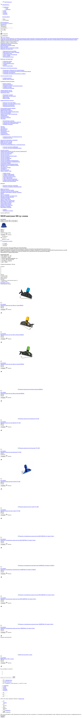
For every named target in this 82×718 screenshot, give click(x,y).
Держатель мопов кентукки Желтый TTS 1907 (11, 422)
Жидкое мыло (4, 129)
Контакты (5, 690)
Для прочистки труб (5, 131)
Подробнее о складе (5, 282)
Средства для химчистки (6, 158)
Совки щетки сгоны (7, 53)
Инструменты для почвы (6, 207)
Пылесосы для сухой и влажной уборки (11, 103)
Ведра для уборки (4, 46)
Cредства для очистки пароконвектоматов (12, 148)
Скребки (5, 64)
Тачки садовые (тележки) (6, 202)
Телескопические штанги (8, 63)
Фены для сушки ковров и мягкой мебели (10, 111)
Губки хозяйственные (7, 177)
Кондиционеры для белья (8, 120)
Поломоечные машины (6, 109)
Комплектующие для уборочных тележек (10, 47)
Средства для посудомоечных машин (9, 156)
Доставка (5, 689)
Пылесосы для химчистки (8, 105)
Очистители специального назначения (9, 140)
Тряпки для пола (6, 173)
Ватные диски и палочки (8, 79)
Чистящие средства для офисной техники (10, 165)
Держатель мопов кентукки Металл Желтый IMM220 (12, 334)
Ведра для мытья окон (8, 65)
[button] (1, 32)
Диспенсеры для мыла (8, 94)
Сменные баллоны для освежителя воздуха (12, 136)
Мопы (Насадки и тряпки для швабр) (11, 52)
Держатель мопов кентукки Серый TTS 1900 (10, 510)
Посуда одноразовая (5, 194)
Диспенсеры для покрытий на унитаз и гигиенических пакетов (17, 71)
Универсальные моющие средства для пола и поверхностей (14, 151)
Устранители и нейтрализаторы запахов (9, 164)
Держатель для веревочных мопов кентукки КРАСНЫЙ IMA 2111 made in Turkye (18, 598)
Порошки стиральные (8, 124)
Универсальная (4, 115)
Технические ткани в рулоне (9, 176)
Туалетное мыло (4, 133)
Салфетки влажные (7, 78)
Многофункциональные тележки (8, 45)
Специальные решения (6, 162)
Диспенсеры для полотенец (9, 72)
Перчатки (3, 183)
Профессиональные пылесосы (7, 100)
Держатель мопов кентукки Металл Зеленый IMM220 (12, 364)
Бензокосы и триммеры (6, 206)
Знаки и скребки (6, 55)
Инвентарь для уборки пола (7, 48)
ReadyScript (21, 698)
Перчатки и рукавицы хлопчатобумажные (12, 186)
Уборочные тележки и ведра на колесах (9, 43)
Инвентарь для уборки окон (7, 59)
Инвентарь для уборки (8, 210)
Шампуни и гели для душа (6, 141)
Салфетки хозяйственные (8, 174)
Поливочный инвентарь (6, 203)
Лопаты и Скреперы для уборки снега (9, 195)
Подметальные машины (6, 112)
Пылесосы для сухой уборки (9, 102)
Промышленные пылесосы (9, 106)
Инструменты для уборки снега (7, 201)
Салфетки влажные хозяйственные (10, 180)
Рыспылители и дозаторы (6, 143)
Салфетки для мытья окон (8, 175)
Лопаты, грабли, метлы (6, 199)
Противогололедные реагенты (7, 197)
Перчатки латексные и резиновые (10, 185)
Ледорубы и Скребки (5, 198)
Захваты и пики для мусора (6, 205)
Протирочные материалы (8, 88)
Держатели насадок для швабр (9, 51)
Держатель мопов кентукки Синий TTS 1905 (10, 481)
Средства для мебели (5, 157)
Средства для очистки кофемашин (10, 146)
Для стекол (3, 127)
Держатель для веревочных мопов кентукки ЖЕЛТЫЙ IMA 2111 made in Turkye (18, 540)
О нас (7, 8)
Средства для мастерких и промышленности (10, 161)
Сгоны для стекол (7, 62)
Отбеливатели (4, 132)
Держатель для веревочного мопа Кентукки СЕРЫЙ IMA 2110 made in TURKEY (18, 569)
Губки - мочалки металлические (10, 178)
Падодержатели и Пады (8, 56)
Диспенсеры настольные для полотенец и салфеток (14, 73)
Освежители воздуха (5, 134)
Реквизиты (8, 9)
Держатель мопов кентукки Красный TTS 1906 (11, 452)
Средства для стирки (5, 159)
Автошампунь (4, 168)
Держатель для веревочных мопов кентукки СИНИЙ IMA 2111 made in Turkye (18, 628)
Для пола (2, 126)
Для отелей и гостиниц (6, 167)
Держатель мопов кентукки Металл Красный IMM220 (12, 393)
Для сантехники (4, 128)
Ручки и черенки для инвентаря (10, 54)
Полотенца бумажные (8, 84)
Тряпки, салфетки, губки (6, 171)
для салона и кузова (5, 169)
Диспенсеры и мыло (5, 92)
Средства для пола (5, 150)
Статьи (4, 686)
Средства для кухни (5, 154)
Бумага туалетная (7, 83)
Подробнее (3, 715)
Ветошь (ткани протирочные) (9, 181)
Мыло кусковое (6, 98)
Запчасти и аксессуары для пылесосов (9, 114)
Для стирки (3, 118)
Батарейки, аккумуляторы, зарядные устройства (11, 192)
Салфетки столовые (7, 87)
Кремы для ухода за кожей (6, 142)
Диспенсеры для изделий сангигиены (9, 68)
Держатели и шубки (7, 61)
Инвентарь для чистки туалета (7, 190)
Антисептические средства (6, 91)
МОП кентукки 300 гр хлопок (7, 658)
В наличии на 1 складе (7, 241)
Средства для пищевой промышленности (10, 160)
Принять (2, 716)
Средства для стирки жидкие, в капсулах (12, 122)
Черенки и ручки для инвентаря (7, 200)
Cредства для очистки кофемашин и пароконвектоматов (13, 144)
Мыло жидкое (6, 97)
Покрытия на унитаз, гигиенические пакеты (13, 85)
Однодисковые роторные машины (8, 108)
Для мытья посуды (5, 116)
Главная (5, 209)
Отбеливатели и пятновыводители (10, 123)
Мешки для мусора (5, 188)
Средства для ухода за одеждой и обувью (9, 191)
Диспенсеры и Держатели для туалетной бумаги (13, 70)
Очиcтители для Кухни (6, 117)
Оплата (4, 687)
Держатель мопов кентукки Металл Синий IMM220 (12, 305)
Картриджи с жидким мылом (9, 96)
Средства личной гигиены (6, 75)
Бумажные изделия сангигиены (7, 81)
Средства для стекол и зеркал (7, 152)
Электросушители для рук (6, 90)
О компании (5, 685)
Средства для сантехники (6, 153)
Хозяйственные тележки (6, 44)
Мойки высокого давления (6, 110)
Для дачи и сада (4, 166)
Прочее (2, 193)
